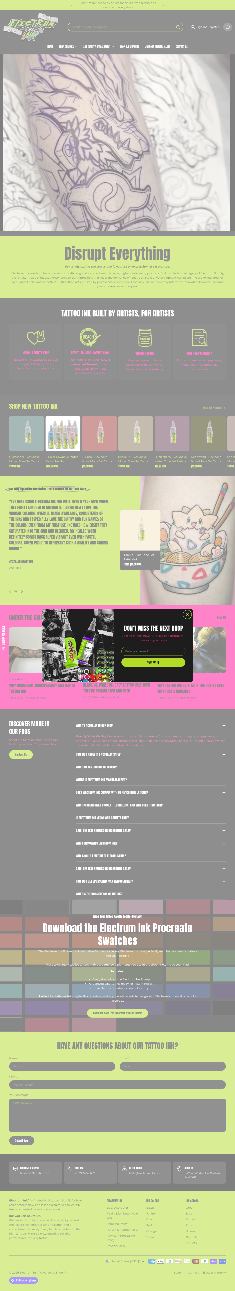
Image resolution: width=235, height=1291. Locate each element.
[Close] (187, 614)
